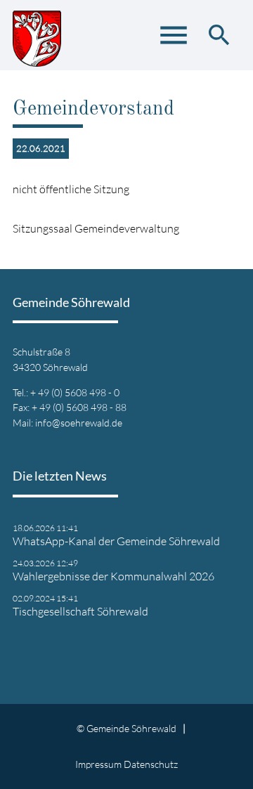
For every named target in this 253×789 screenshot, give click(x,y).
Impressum (98, 764)
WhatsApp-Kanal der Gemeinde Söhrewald (116, 541)
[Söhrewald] (37, 35)
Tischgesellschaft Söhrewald (80, 611)
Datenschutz (151, 764)
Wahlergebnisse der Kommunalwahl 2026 (113, 576)
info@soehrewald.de (78, 423)
